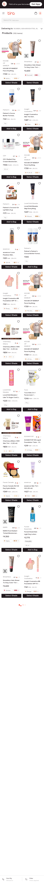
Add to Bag (11, 129)
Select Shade (11, 83)
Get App (36, 4)
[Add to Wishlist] (18, 41)
